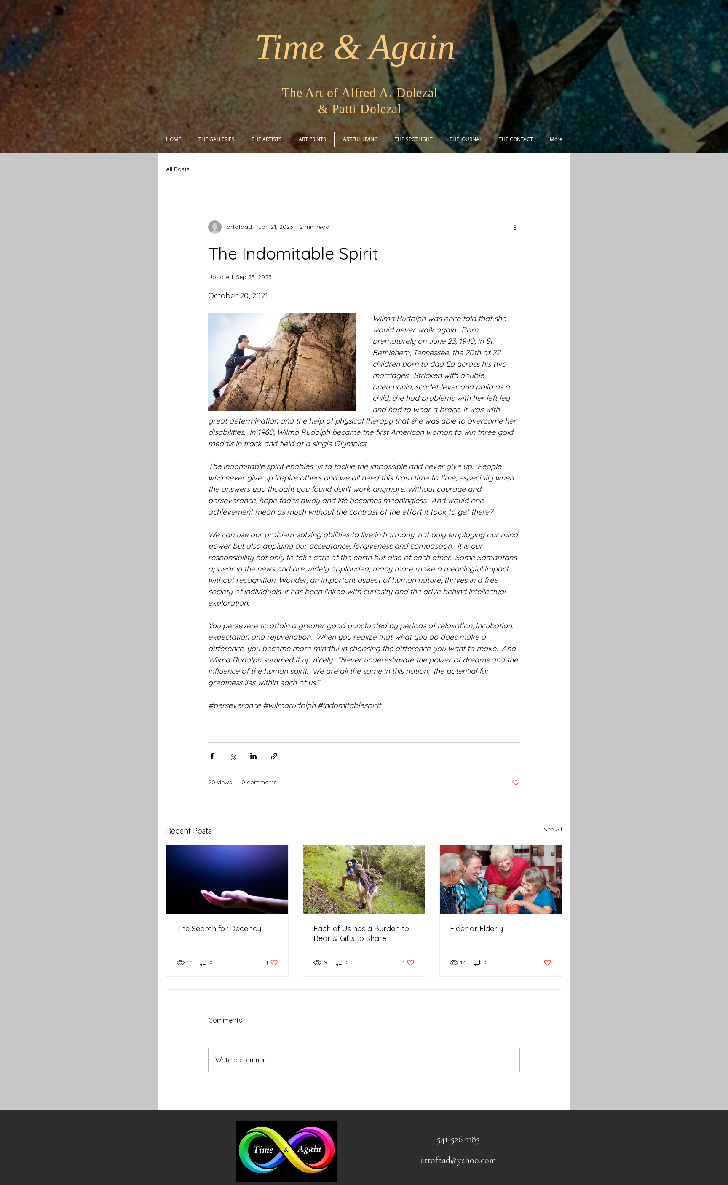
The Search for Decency (219, 928)
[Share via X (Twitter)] (233, 756)
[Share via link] (274, 756)
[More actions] (515, 227)
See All (553, 829)
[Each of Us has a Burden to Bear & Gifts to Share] (364, 879)
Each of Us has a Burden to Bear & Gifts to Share (361, 933)
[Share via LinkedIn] (253, 756)
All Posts (178, 169)
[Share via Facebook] (212, 756)
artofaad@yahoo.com (458, 1160)
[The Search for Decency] (227, 879)
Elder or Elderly (476, 928)
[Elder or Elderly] (501, 879)
